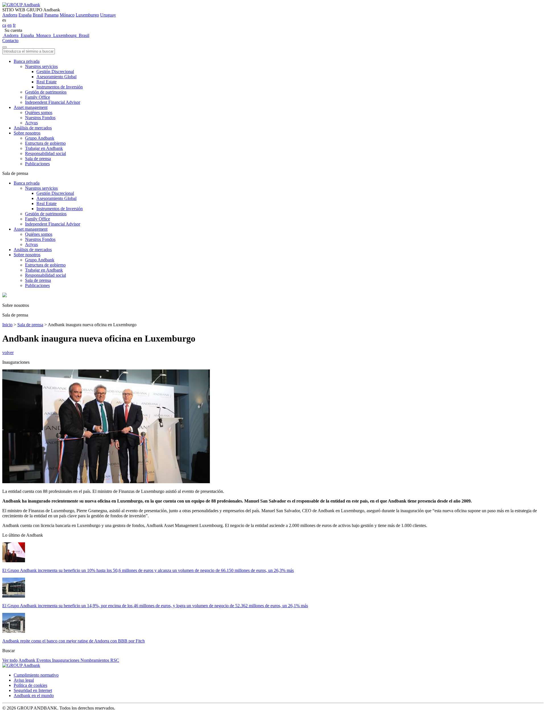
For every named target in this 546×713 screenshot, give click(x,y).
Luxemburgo (87, 15)
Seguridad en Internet (33, 690)
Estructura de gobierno (45, 143)
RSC (114, 660)
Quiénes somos (38, 112)
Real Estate (46, 81)
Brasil (38, 15)
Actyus (31, 122)
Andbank (27, 660)
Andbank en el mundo (34, 695)
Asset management (30, 107)
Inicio (7, 324)
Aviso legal (24, 680)
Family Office (37, 97)
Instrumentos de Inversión (59, 86)
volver (8, 352)
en (9, 25)
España (25, 15)
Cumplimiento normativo (36, 675)
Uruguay (108, 15)
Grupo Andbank (39, 138)
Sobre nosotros (27, 133)
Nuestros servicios (41, 66)
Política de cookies (30, 685)
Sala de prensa (38, 158)
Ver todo (10, 660)
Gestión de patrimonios (46, 92)
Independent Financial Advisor (52, 102)
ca (4, 25)
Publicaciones (37, 163)
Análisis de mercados (33, 127)
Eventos (44, 660)
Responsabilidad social (45, 153)
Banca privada (27, 61)
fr (14, 25)
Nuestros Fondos (40, 117)
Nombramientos (95, 660)
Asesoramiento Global (56, 76)
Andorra (9, 15)
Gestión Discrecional (55, 71)
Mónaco (67, 15)
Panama (51, 15)
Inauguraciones (66, 660)
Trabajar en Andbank (44, 148)
